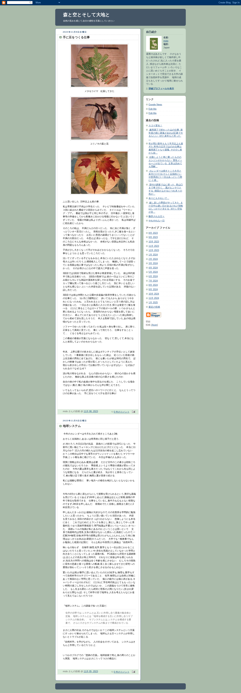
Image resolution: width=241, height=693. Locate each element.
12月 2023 (154, 250)
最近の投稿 (154, 307)
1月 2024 (153, 255)
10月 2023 (154, 241)
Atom (154, 325)
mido (165, 41)
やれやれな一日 (157, 220)
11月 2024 (154, 298)
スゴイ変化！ (155, 125)
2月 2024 (153, 259)
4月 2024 (153, 268)
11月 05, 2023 (91, 671)
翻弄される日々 (157, 216)
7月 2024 (153, 281)
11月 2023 (154, 246)
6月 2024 (153, 276)
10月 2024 (154, 294)
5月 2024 (153, 272)
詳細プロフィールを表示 (161, 88)
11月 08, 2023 (91, 411)
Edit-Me (152, 109)
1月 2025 (153, 302)
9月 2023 (153, 237)
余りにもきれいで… (159, 198)
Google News (155, 104)
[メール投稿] (133, 412)
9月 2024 (153, 289)
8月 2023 (153, 233)
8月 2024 (153, 285)
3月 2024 (153, 263)
